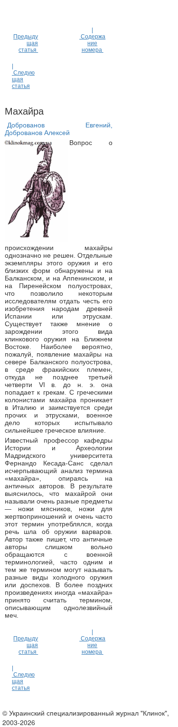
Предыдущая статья (25, 43)
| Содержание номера (92, 40)
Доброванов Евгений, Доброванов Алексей (58, 128)
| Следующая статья (23, 76)
